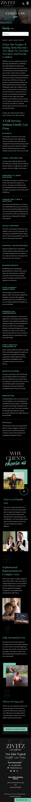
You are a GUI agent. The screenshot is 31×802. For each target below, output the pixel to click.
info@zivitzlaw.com (16, 768)
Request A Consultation (15, 729)
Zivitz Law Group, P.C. (12, 794)
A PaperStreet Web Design (15, 796)
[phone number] (23, 3)
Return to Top (21, 800)
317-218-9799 (16, 765)
